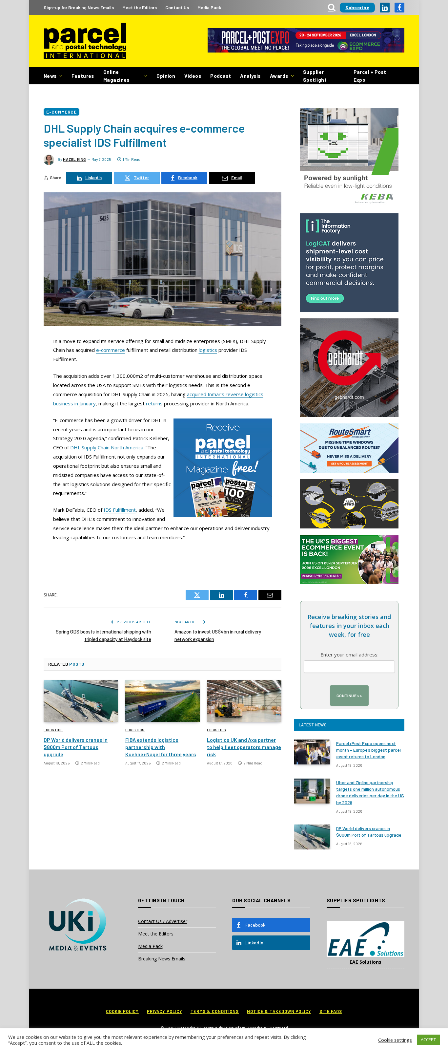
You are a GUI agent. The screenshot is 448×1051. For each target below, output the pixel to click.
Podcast (220, 76)
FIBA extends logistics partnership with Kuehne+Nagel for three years (160, 747)
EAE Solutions (365, 962)
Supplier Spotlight (315, 76)
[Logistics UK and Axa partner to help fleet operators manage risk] (244, 701)
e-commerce (110, 350)
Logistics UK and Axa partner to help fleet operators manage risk (244, 747)
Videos (192, 76)
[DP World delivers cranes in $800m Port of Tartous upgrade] (81, 701)
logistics (208, 350)
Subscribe (357, 7)
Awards (279, 76)
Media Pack (209, 7)
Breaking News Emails (161, 958)
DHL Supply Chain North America (106, 447)
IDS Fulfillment (120, 509)
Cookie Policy (122, 1011)
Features (82, 76)
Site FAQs (330, 1011)
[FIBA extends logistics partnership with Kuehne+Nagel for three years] (162, 701)
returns (154, 403)
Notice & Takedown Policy (279, 1011)
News (50, 76)
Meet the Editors (139, 7)
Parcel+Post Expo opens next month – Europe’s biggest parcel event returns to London (368, 749)
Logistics (53, 730)
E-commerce (61, 112)
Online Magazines (116, 76)
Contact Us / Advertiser (162, 921)
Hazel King (74, 159)
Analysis (250, 76)
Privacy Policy (164, 1011)
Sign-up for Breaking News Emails (79, 7)
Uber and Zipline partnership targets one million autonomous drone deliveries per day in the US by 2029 (370, 792)
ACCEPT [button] (428, 1039)
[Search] (332, 7)
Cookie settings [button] (395, 1040)
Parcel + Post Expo (370, 76)
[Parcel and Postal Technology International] (85, 41)
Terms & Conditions (215, 1011)
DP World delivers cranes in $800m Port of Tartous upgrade (76, 747)
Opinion (165, 76)
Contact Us (177, 7)
